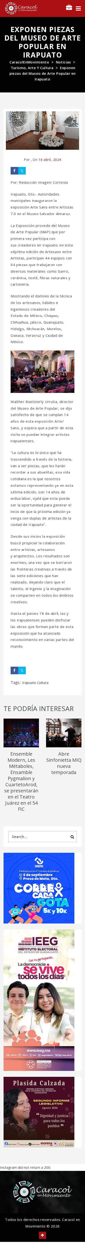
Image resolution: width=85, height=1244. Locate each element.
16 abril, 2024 (49, 159)
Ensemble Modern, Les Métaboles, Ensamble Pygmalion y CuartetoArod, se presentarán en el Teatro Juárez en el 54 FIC (21, 781)
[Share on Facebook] (14, 171)
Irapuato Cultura (35, 682)
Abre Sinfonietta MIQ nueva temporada (63, 763)
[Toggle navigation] (78, 8)
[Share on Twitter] (22, 171)
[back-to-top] (42, 1235)
